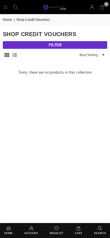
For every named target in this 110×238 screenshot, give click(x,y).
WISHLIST (56, 233)
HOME (8, 233)
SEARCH (100, 233)
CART (78, 233)
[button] (102, 7)
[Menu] (5, 7)
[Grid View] (7, 55)
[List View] (15, 55)
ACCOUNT (31, 233)
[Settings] (92, 7)
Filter (55, 45)
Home (7, 20)
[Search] (15, 7)
